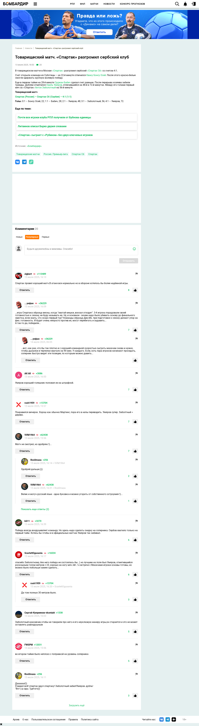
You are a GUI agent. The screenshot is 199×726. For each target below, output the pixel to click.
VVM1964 (29, 435)
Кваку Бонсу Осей (96, 75)
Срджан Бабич (63, 82)
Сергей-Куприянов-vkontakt (39, 612)
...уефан (29, 303)
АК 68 (27, 373)
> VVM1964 (59, 463)
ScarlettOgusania (33, 553)
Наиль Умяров (54, 85)
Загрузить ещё (76, 705)
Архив (16, 719)
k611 (27, 521)
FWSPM (28, 644)
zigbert (28, 274)
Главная (18, 48)
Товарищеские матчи (28, 154)
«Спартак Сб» (94, 70)
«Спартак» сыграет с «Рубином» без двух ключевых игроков (55, 134)
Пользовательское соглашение (48, 719)
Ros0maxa (36, 460)
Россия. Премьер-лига (56, 154)
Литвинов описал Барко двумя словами (42, 126)
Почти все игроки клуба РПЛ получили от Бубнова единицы (54, 117)
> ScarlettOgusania (62, 586)
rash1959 (29, 402)
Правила (73, 719)
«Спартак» (58, 70)
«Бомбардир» (34, 146)
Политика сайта (89, 719)
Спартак (92, 154)
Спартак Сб (78, 154)
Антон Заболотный (45, 87)
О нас (25, 719)
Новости (28, 48)
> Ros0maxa (59, 488)
